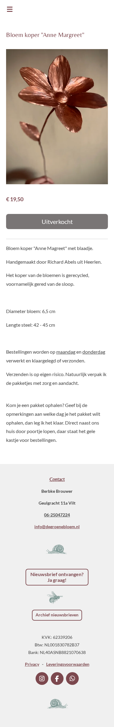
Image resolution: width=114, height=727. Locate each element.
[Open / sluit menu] (9, 9)
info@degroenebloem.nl (57, 526)
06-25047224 (57, 514)
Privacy (32, 664)
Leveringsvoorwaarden (67, 664)
